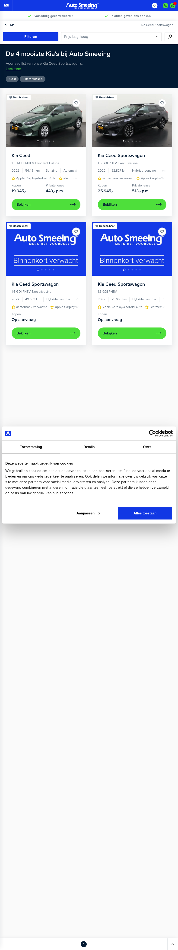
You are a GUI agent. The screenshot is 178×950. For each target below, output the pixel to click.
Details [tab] (89, 447)
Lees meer (13, 69)
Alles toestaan (145, 513)
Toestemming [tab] (31, 447)
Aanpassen (85, 513)
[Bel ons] (165, 6)
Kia (12, 25)
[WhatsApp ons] (173, 6)
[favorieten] (155, 5)
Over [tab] (147, 447)
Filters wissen (33, 79)
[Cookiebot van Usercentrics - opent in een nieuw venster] (152, 433)
